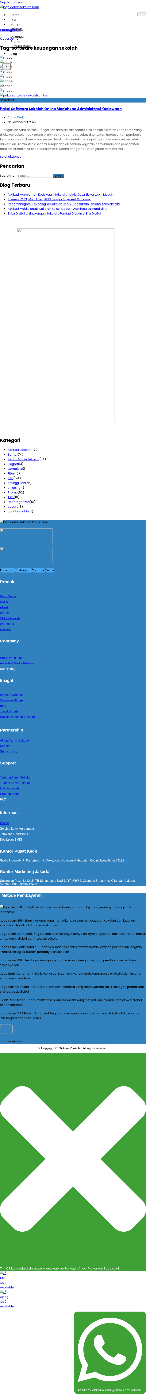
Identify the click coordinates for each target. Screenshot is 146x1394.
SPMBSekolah (10, 618)
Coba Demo (9, 38)
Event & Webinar (11, 694)
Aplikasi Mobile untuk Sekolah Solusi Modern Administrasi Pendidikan (58, 209)
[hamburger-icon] (141, 14)
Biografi (13, 464)
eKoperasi (7, 623)
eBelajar (5, 629)
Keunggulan (16, 483)
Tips (11, 497)
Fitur (11, 473)
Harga (15, 24)
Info (10, 478)
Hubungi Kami (20, 46)
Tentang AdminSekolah (15, 777)
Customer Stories (11, 700)
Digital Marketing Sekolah (17, 716)
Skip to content (11, 2)
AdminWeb (16, 117)
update (13, 506)
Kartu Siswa (8, 596)
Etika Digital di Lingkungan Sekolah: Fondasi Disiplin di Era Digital (54, 213)
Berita (12, 454)
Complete (15, 469)
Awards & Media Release (17, 663)
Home (14, 15)
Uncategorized (19, 502)
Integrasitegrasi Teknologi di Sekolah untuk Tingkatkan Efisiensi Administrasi (64, 204)
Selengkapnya (10, 156)
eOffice (5, 601)
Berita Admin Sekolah (23, 459)
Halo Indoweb (9, 788)
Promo (13, 492)
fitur (13, 19)
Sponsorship (8, 751)
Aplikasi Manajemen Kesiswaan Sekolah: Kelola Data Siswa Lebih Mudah (60, 194)
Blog (13, 54)
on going (14, 488)
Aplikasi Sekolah (19, 450)
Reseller (5, 746)
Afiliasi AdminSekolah (15, 740)
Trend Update (9, 711)
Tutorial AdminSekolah (15, 783)
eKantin (5, 612)
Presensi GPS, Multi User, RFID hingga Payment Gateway (49, 199)
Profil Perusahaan (12, 657)
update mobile (18, 511)
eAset (4, 607)
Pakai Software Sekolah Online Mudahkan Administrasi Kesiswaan (61, 108)
